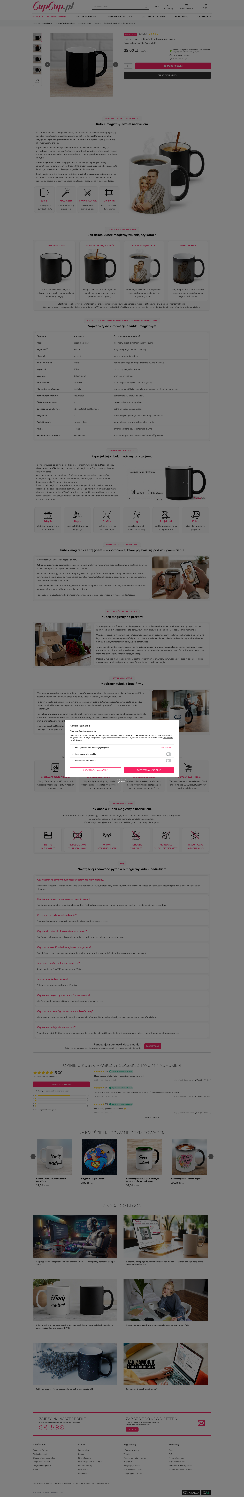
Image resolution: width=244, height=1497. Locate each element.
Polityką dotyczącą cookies (128, 735)
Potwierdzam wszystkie (149, 770)
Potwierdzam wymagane (95, 770)
